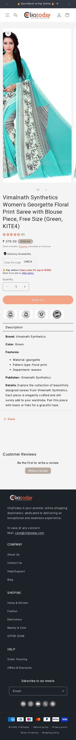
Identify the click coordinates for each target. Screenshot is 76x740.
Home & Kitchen (17, 602)
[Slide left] (30, 190)
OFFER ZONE (16, 635)
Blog (10, 579)
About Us (13, 554)
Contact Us (14, 562)
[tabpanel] (38, 371)
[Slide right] (46, 190)
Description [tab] (14, 327)
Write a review (38, 471)
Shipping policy (50, 732)
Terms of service (29, 732)
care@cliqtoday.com (29, 533)
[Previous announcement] (7, 4)
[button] (7, 15)
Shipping (23, 246)
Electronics (14, 619)
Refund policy (41, 727)
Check (28, 262)
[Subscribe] (63, 691)
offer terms (28, 273)
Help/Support (16, 571)
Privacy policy (60, 727)
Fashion (12, 611)
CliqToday (23, 727)
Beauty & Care (16, 627)
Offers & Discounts (19, 667)
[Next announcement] (69, 4)
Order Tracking (17, 659)
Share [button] (11, 419)
